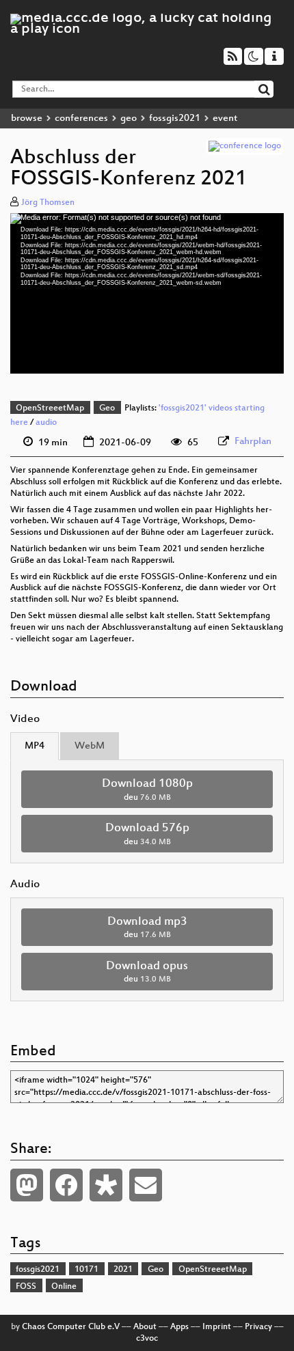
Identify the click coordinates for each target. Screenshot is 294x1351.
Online (64, 1287)
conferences (81, 118)
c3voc (147, 1338)
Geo (107, 408)
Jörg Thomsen (48, 203)
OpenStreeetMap (50, 408)
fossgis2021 (174, 118)
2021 (123, 1270)
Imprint (216, 1327)
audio (46, 423)
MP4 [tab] (34, 746)
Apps (179, 1327)
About (145, 1327)
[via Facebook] (66, 1185)
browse (26, 118)
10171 (86, 1270)
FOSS (26, 1287)
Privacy (258, 1327)
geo (128, 118)
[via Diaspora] (106, 1185)
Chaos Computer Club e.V (71, 1327)
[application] (147, 293)
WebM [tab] (90, 746)
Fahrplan (253, 441)
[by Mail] (145, 1185)
